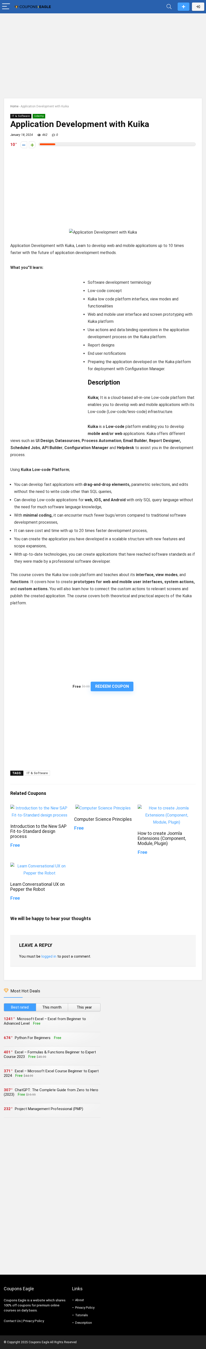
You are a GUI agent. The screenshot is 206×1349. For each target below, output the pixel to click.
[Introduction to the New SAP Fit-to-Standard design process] (39, 808)
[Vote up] (32, 144)
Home (14, 106)
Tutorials (81, 1315)
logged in (48, 956)
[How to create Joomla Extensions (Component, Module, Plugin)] (167, 808)
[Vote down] (23, 144)
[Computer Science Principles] (103, 808)
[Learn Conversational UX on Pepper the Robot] (39, 866)
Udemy (39, 116)
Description (83, 1323)
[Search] (169, 6)
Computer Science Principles (103, 819)
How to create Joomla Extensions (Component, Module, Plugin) (162, 838)
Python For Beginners (32, 1038)
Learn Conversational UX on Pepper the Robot (37, 887)
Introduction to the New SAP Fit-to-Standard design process (38, 831)
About (79, 1300)
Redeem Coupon (112, 686)
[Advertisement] (103, 53)
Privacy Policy (33, 1321)
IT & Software (21, 116)
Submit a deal (183, 7)
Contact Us (12, 1321)
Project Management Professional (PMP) (49, 1109)
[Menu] (6, 6)
